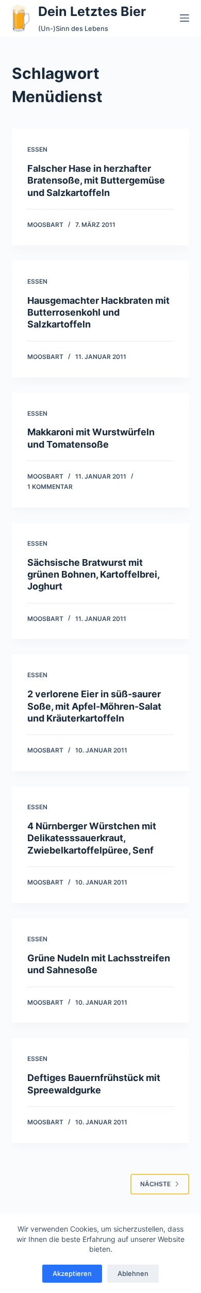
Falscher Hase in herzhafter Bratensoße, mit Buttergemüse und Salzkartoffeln (96, 180)
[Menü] (184, 18)
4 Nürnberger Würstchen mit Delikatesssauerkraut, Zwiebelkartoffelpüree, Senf (91, 838)
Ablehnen (133, 1273)
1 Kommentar (50, 486)
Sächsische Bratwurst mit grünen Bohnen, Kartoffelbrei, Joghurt (93, 574)
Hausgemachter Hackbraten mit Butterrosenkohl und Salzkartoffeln (98, 312)
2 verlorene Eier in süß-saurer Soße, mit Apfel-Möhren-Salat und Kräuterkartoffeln (94, 706)
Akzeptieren (72, 1273)
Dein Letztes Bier (92, 11)
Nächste (155, 1184)
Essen (37, 149)
